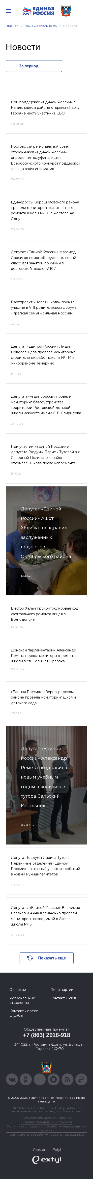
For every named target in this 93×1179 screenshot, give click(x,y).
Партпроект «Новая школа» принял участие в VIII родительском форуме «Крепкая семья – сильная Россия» (44, 307)
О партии (17, 989)
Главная (12, 26)
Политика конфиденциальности (46, 1122)
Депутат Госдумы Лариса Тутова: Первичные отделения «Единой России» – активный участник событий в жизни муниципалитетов (45, 865)
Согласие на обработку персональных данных (47, 1134)
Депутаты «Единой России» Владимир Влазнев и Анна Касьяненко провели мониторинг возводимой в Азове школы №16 (45, 915)
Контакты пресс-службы (24, 1013)
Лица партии (61, 989)
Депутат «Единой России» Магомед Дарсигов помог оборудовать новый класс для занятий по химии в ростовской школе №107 (43, 260)
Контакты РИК (63, 998)
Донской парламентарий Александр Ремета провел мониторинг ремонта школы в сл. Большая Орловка (44, 656)
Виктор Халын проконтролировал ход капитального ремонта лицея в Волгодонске (44, 614)
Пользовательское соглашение (46, 1117)
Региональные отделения (22, 1000)
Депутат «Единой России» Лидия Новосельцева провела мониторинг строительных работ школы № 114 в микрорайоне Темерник (43, 354)
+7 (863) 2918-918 (46, 1035)
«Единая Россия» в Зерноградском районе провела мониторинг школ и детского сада (43, 697)
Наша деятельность (41, 26)
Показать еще (52, 958)
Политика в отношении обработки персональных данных (46, 1128)
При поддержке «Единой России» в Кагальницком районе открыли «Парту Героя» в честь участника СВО (45, 107)
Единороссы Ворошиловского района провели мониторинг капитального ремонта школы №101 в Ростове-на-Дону (45, 210)
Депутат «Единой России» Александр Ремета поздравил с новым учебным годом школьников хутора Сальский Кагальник (44, 777)
